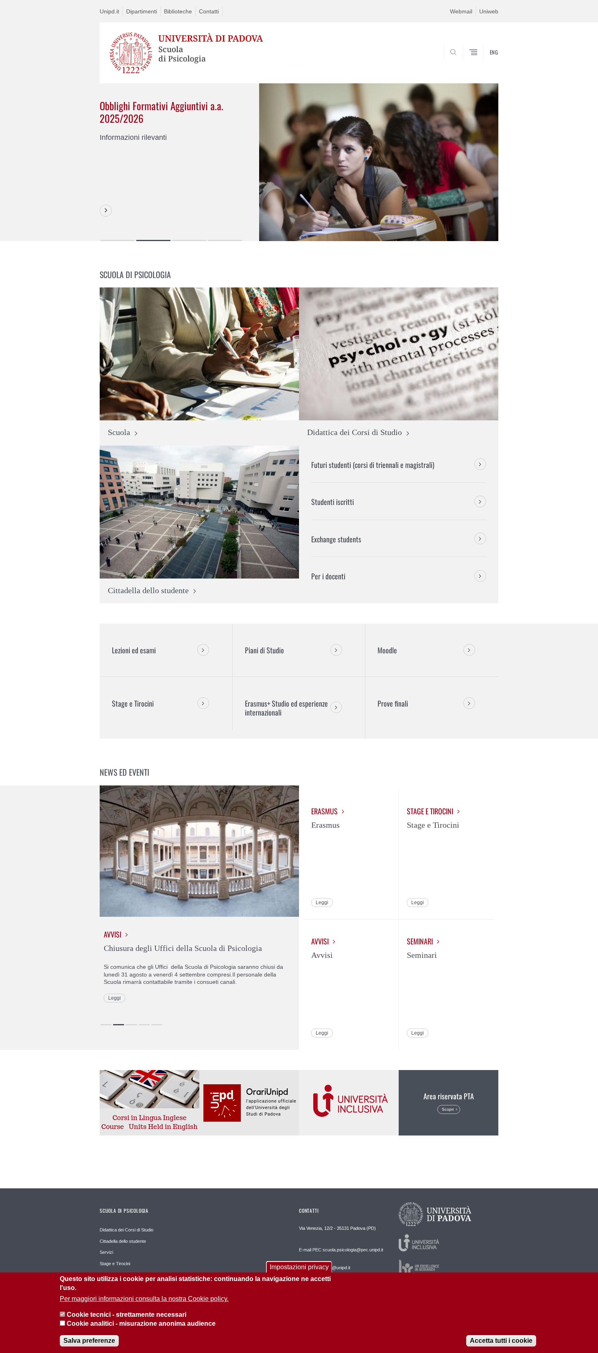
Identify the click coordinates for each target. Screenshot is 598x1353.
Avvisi (112, 934)
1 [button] (117, 240)
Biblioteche (178, 11)
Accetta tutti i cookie (501, 1340)
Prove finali (393, 703)
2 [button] (153, 240)
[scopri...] (105, 210)
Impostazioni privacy (299, 1267)
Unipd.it (109, 11)
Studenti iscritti (332, 501)
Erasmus (324, 811)
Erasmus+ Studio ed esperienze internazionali (286, 708)
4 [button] (225, 240)
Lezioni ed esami (134, 650)
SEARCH (484, 64)
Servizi (106, 1252)
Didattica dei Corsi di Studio (126, 1229)
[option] (299, 162)
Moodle (387, 650)
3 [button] (189, 240)
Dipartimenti (141, 11)
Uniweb (488, 11)
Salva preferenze (89, 1340)
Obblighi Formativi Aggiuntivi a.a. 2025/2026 (161, 112)
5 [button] (156, 1024)
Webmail (461, 11)
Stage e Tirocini (133, 703)
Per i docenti (328, 576)
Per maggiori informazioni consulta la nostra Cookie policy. (144, 1299)
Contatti (209, 11)
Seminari (420, 941)
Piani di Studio (264, 650)
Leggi (114, 998)
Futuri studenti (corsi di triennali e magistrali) (372, 464)
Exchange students (336, 539)
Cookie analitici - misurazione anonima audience (141, 1323)
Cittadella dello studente (123, 1241)
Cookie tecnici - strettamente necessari (126, 1314)
